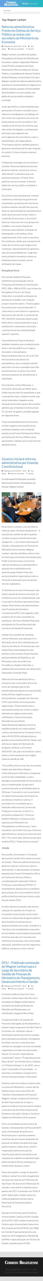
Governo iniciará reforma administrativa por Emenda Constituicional (20, 462)
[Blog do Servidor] (31, 3)
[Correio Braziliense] (12, 3)
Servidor (31, 49)
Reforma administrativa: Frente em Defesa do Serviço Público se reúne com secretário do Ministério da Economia (21, 34)
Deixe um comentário (17, 49)
